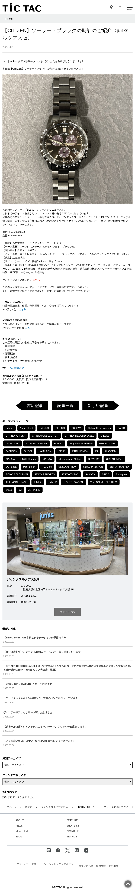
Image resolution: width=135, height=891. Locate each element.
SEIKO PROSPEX (119, 466)
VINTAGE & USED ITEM (103, 482)
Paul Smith (29, 466)
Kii (96, 451)
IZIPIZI (61, 451)
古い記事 (35, 405)
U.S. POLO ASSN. (73, 482)
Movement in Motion (70, 459)
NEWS (19, 825)
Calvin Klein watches (99, 428)
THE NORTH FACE (16, 482)
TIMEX (37, 482)
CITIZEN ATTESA (15, 435)
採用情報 (101, 865)
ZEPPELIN (34, 489)
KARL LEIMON (80, 451)
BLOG (18, 836)
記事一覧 (65, 405)
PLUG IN (47, 466)
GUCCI (28, 451)
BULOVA (76, 428)
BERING (60, 428)
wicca (9, 489)
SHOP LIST (72, 825)
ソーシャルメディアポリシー (60, 864)
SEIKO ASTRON (67, 466)
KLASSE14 (110, 451)
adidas (9, 428)
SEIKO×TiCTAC (70, 474)
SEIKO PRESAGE (93, 466)
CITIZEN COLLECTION (45, 435)
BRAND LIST (73, 831)
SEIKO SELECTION (17, 474)
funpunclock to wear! (81, 443)
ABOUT (19, 820)
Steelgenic (121, 474)
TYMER (52, 482)
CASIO (121, 428)
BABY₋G (44, 428)
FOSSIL (58, 443)
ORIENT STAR (114, 459)
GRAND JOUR (107, 443)
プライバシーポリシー (29, 864)
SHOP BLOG (67, 612)
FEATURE (72, 820)
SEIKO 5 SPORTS (44, 474)
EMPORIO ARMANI (36, 443)
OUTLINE (11, 466)
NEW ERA (93, 459)
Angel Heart (26, 428)
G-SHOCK (11, 451)
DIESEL (105, 435)
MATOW (47, 459)
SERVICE (71, 836)
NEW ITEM (21, 831)
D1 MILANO (12, 443)
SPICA (105, 474)
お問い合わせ (86, 865)
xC (20, 489)
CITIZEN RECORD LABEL (79, 435)
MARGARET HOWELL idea (21, 459)
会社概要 (113, 865)
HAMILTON (44, 451)
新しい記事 (98, 405)
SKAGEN (90, 474)
